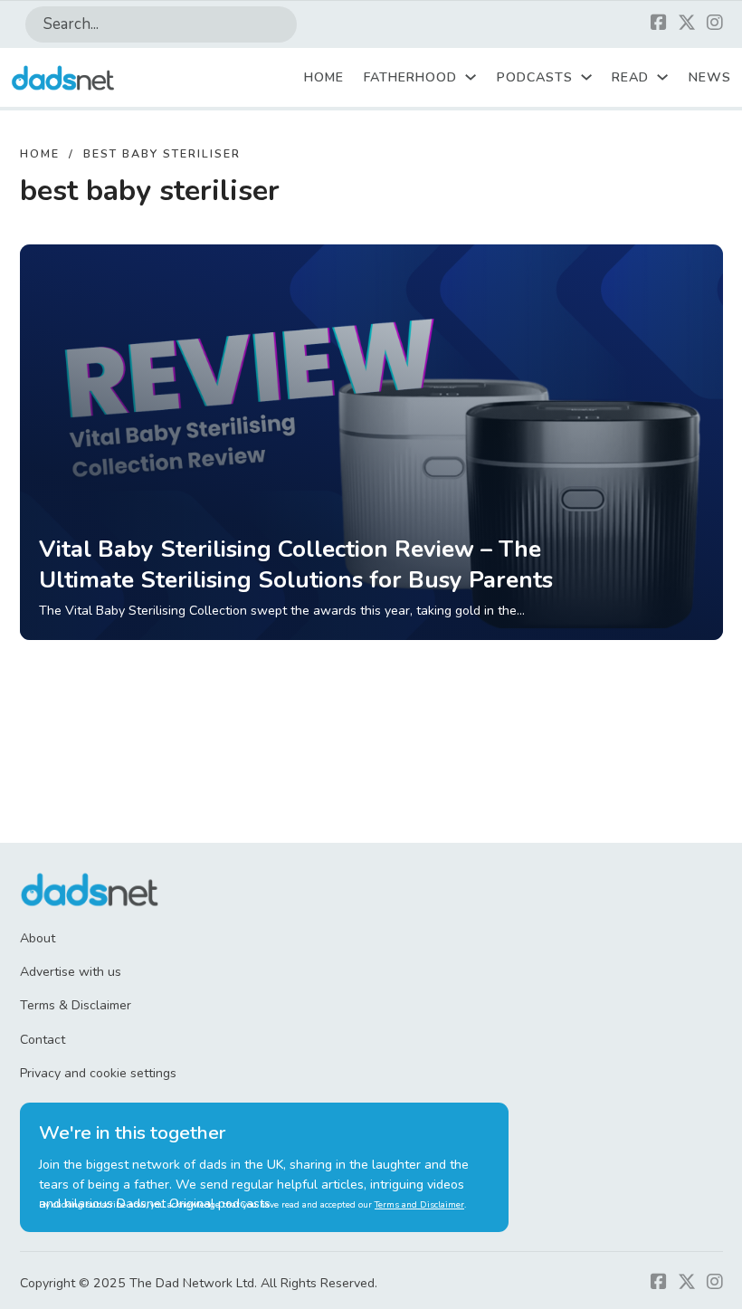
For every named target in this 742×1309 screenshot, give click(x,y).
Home (324, 77)
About (37, 938)
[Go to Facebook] (659, 24)
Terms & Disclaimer (75, 1005)
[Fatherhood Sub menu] (470, 77)
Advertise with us (70, 971)
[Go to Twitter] (687, 24)
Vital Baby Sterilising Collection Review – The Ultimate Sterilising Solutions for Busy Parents (296, 564)
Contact (42, 1039)
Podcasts (535, 77)
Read (630, 77)
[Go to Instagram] (715, 24)
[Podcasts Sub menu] (586, 77)
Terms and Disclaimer (419, 1205)
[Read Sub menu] (662, 77)
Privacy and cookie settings (98, 1073)
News (710, 77)
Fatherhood (410, 77)
